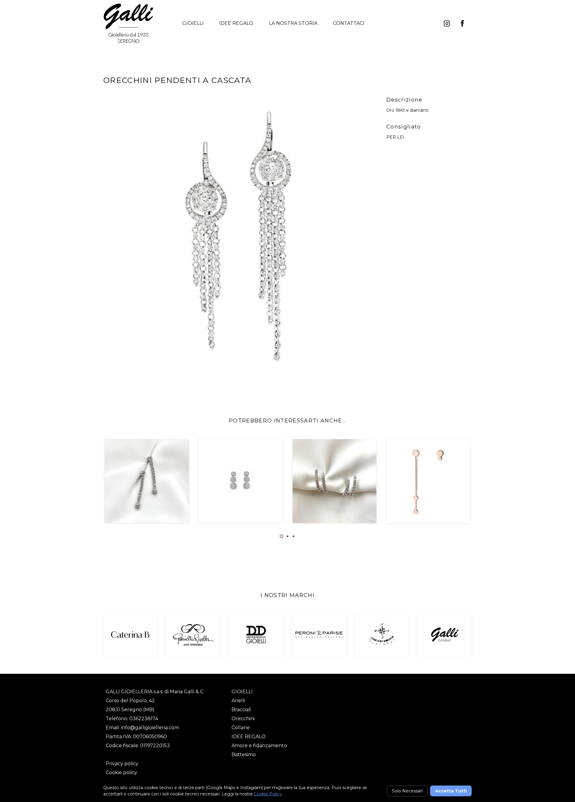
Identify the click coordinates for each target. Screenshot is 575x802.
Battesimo (243, 754)
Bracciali (241, 709)
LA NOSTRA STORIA (293, 23)
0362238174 (143, 718)
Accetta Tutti (451, 791)
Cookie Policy (268, 794)
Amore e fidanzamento (259, 745)
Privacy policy (122, 763)
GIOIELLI (193, 23)
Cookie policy (121, 772)
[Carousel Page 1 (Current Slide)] (281, 536)
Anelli (238, 700)
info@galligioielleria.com (150, 727)
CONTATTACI (348, 23)
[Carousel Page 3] (293, 536)
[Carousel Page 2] (287, 536)
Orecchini (243, 718)
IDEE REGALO (236, 23)
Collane (240, 727)
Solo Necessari (407, 791)
